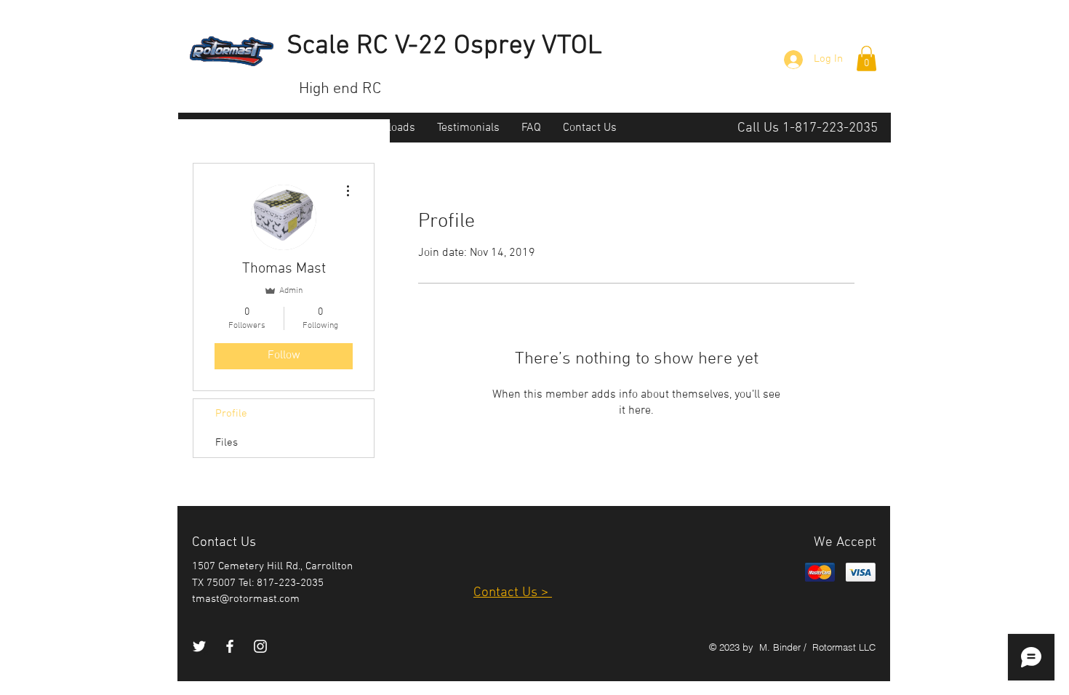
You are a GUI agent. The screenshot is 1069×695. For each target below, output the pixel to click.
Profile (231, 413)
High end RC (340, 89)
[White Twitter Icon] (199, 646)
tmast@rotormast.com (246, 599)
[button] (866, 58)
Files (226, 442)
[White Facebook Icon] (230, 646)
